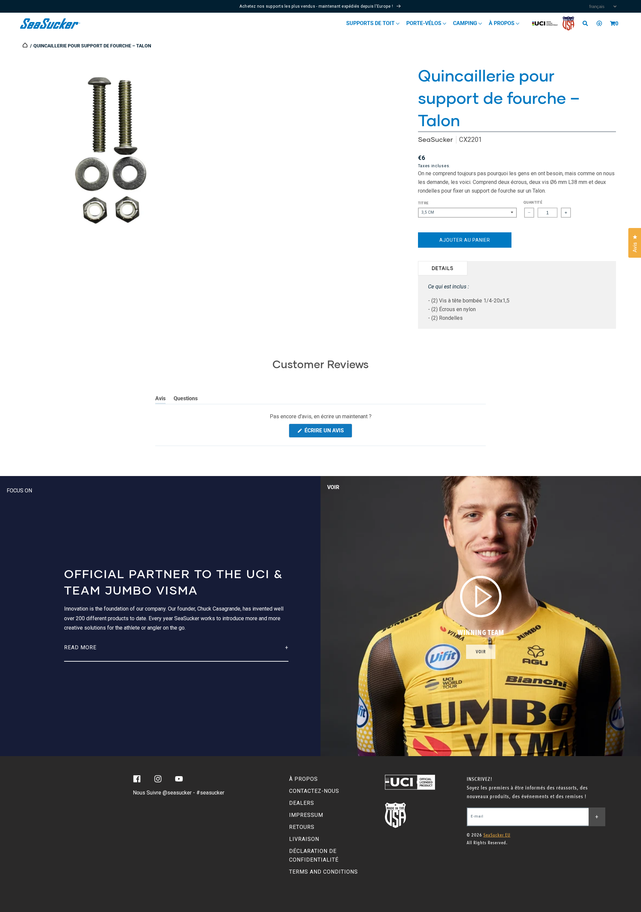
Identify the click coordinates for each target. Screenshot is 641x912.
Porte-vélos (424, 23)
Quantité (532, 202)
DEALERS (301, 803)
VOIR (481, 652)
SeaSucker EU (496, 835)
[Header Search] (588, 23)
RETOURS (301, 827)
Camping (465, 23)
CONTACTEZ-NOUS (314, 791)
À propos (502, 23)
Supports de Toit (371, 23)
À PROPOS (303, 779)
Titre (423, 203)
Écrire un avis (327, 432)
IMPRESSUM (306, 815)
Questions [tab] (186, 399)
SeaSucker (435, 139)
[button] (612, 23)
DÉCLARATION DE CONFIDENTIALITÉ (314, 855)
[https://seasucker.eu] (25, 45)
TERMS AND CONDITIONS (323, 872)
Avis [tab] (160, 399)
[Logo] (50, 23)
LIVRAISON (304, 839)
